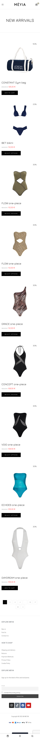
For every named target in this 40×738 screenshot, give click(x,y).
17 (35, 602)
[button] (36, 4)
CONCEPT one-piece (14, 384)
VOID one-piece (11, 444)
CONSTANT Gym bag (14, 82)
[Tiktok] (17, 705)
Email (3, 685)
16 (30, 602)
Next (23, 607)
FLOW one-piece (11, 203)
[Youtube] (28, 705)
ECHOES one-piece (13, 504)
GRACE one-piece (12, 323)
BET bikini (7, 142)
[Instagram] (11, 705)
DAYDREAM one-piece (15, 577)
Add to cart (10, 93)
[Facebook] (22, 705)
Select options (11, 153)
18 (18, 607)
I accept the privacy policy (12, 692)
